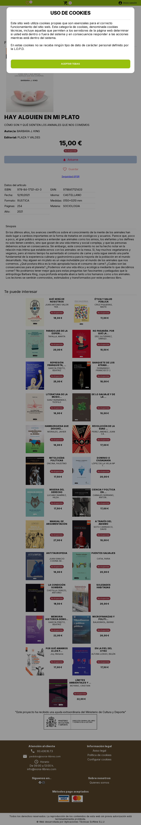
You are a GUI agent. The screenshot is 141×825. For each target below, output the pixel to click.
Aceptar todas (70, 64)
